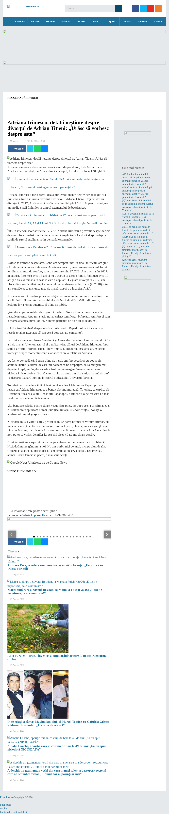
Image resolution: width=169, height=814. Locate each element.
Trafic (127, 21)
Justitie (142, 21)
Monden (50, 21)
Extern (35, 21)
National (66, 21)
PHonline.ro (7, 21)
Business (20, 21)
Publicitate (5, 804)
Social (96, 21)
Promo (158, 21)
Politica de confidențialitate (14, 812)
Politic (81, 21)
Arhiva (3, 808)
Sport (112, 21)
